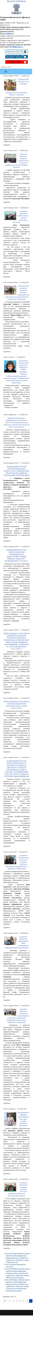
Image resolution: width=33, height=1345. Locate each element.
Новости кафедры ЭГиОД (10, 208)
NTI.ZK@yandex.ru (16, 47)
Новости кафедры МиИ (10, 414)
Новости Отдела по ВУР (10, 150)
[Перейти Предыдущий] (9, 1301)
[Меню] (6, 71)
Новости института (8, 357)
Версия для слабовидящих (16, 1)
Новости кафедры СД (9, 1109)
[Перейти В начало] (5, 1301)
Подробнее (6, 145)
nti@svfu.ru (9, 34)
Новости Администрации (10, 282)
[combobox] (12, 67)
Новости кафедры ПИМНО (11, 76)
